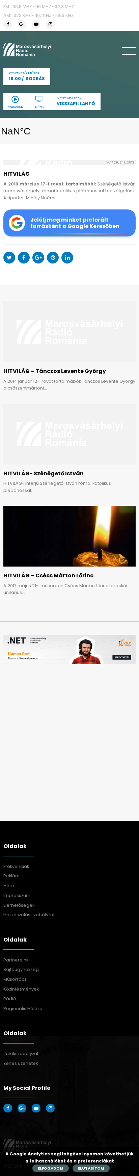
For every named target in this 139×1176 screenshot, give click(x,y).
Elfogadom (50, 1168)
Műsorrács (15, 979)
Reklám (11, 876)
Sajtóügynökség (21, 969)
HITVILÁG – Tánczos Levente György (54, 371)
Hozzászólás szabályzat (29, 915)
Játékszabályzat (20, 1053)
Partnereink (15, 960)
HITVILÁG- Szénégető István (43, 473)
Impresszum (16, 895)
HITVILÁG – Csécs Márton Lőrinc (48, 575)
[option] (69, 649)
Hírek (9, 886)
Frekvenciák (16, 866)
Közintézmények (21, 989)
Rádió (9, 999)
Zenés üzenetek (20, 1063)
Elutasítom (91, 1168)
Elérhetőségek (18, 905)
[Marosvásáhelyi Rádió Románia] (27, 49)
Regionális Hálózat (23, 1008)
